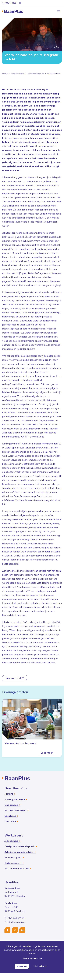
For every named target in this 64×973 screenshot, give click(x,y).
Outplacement (13, 863)
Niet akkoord (40, 966)
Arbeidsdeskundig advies (19, 852)
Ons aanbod (11, 805)
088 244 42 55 (10, 3)
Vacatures (10, 816)
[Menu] (58, 11)
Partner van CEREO (15, 810)
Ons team (10, 821)
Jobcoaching (11, 841)
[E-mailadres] (20, 2)
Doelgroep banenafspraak (19, 846)
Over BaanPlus (17, 73)
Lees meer (47, 752)
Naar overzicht (13, 678)
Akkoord (22, 966)
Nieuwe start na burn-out (20, 743)
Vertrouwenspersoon (17, 868)
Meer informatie (32, 958)
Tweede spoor (13, 857)
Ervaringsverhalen (36, 73)
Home (5, 73)
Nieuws (9, 793)
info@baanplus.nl (16, 922)
